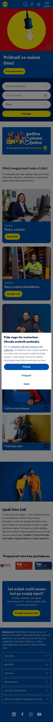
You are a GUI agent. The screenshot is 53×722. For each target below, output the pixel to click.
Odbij (26, 384)
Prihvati (26, 366)
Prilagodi (26, 375)
